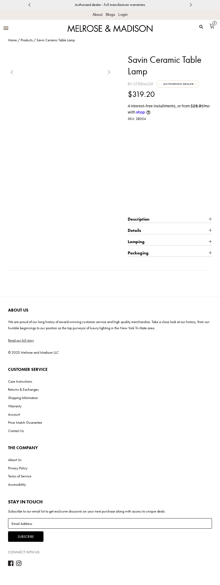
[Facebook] (10, 564)
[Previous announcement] (29, 4)
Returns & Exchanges (23, 389)
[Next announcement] (190, 4)
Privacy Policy (17, 468)
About (97, 14)
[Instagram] (18, 564)
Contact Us (16, 430)
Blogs (110, 14)
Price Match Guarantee (25, 422)
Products (27, 40)
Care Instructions (20, 381)
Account (14, 414)
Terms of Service (19, 476)
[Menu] (6, 28)
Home (12, 40)
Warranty (14, 406)
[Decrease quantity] (131, 175)
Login (123, 14)
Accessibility (17, 484)
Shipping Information (23, 397)
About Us (14, 459)
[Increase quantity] (151, 175)
